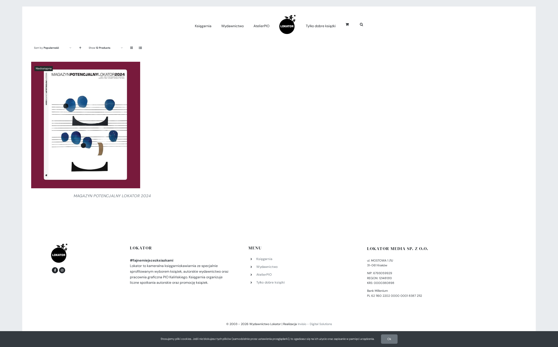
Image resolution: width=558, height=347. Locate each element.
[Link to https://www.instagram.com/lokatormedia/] (62, 270)
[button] (356, 24)
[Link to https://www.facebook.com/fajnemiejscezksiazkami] (55, 270)
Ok (389, 339)
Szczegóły (85, 126)
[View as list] (140, 48)
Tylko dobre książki (270, 282)
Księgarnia (264, 259)
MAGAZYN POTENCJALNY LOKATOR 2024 (112, 196)
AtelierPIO (264, 274)
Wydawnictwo (267, 267)
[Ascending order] (80, 47)
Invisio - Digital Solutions (315, 324)
